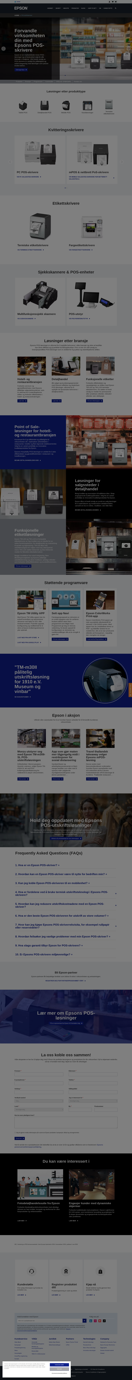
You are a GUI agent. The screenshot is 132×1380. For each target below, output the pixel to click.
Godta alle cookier (59, 1364)
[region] (37, 1369)
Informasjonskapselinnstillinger (59, 1373)
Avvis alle (59, 1369)
